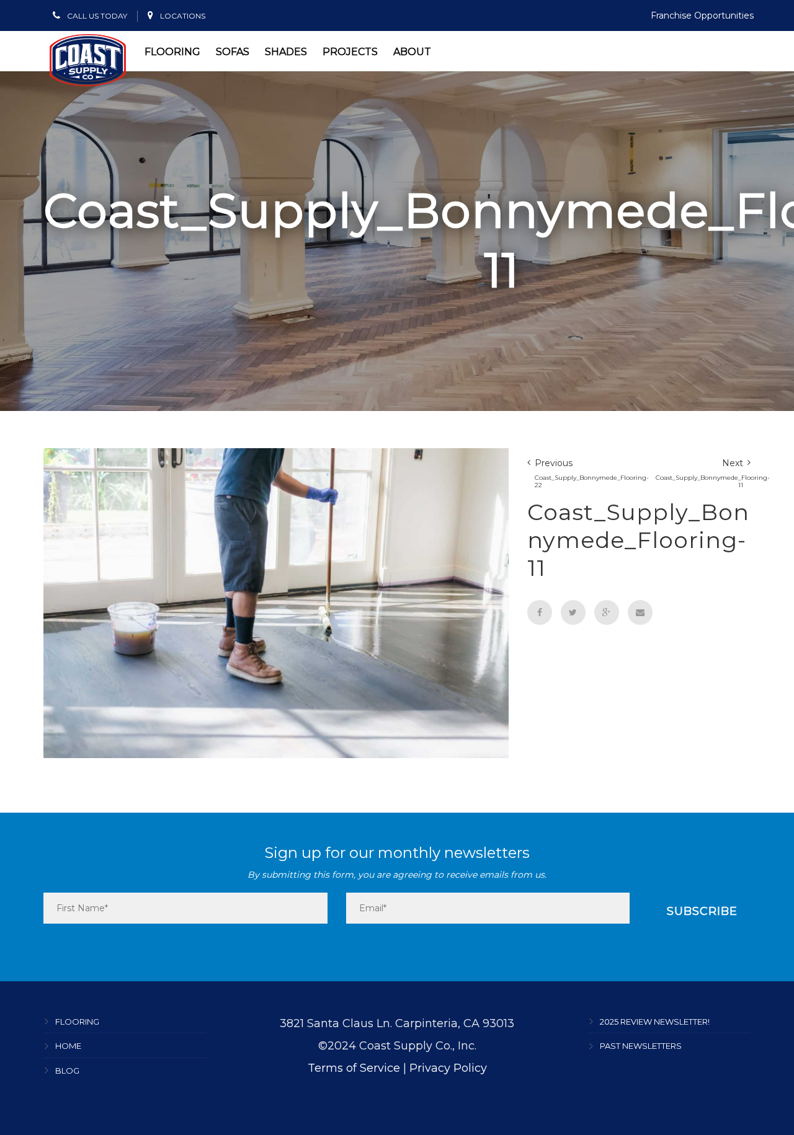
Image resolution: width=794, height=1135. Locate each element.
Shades (286, 52)
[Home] (87, 60)
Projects (350, 52)
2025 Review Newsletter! (655, 1022)
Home (68, 1046)
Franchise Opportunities (702, 15)
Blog (67, 1070)
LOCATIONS (181, 15)
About (412, 52)
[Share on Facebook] (539, 612)
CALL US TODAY (96, 15)
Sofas (232, 52)
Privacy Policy (448, 1068)
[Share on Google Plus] (606, 612)
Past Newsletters (641, 1046)
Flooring (172, 52)
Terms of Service (354, 1068)
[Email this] (640, 612)
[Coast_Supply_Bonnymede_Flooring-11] (276, 601)
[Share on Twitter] (573, 612)
